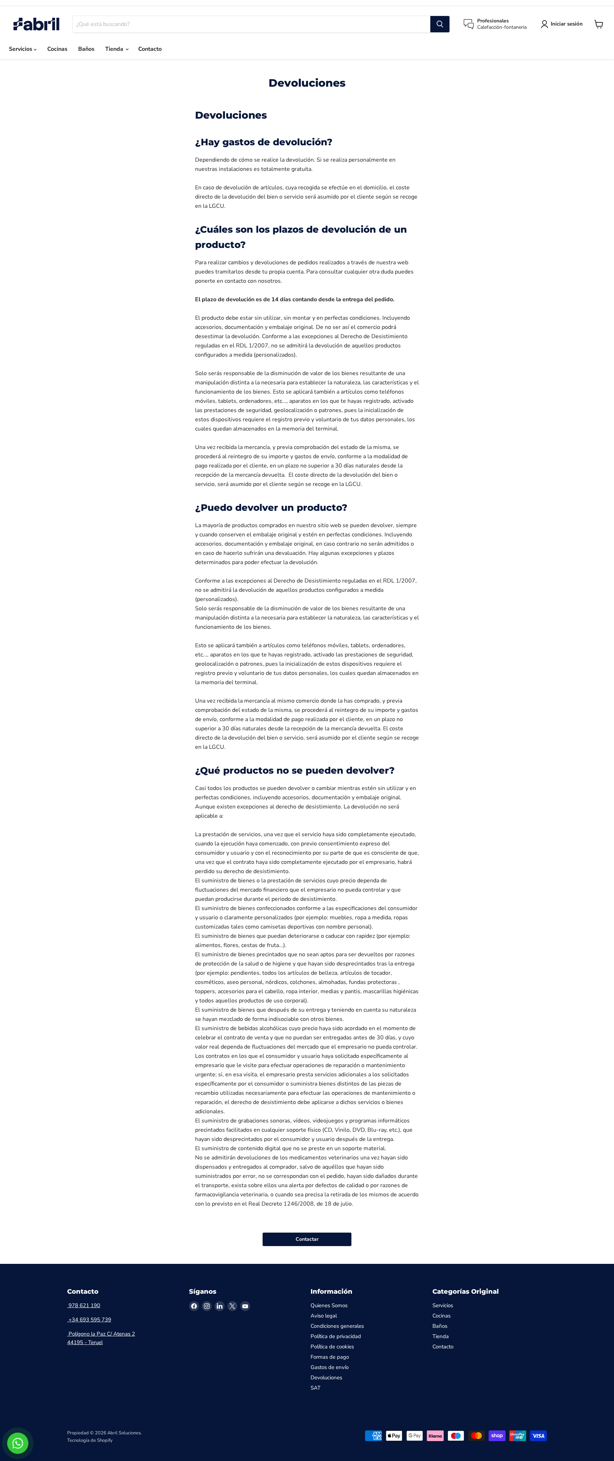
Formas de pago (330, 1356)
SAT (316, 1387)
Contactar (307, 1239)
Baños (86, 49)
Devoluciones (326, 1377)
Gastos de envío (330, 1367)
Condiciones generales (337, 1326)
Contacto (150, 49)
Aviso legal (324, 1315)
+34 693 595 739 (89, 1319)
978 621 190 (83, 1305)
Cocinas (57, 49)
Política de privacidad (336, 1336)
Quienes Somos (329, 1305)
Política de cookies (332, 1346)
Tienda (115, 49)
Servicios (21, 49)
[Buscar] (439, 24)
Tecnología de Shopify (90, 1440)
